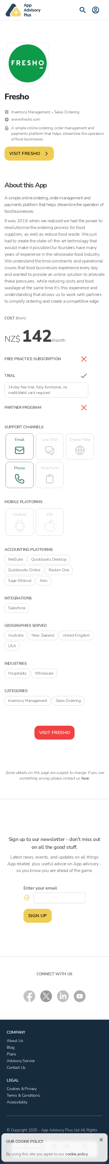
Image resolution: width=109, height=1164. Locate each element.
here (85, 778)
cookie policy (76, 1154)
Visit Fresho (24, 153)
